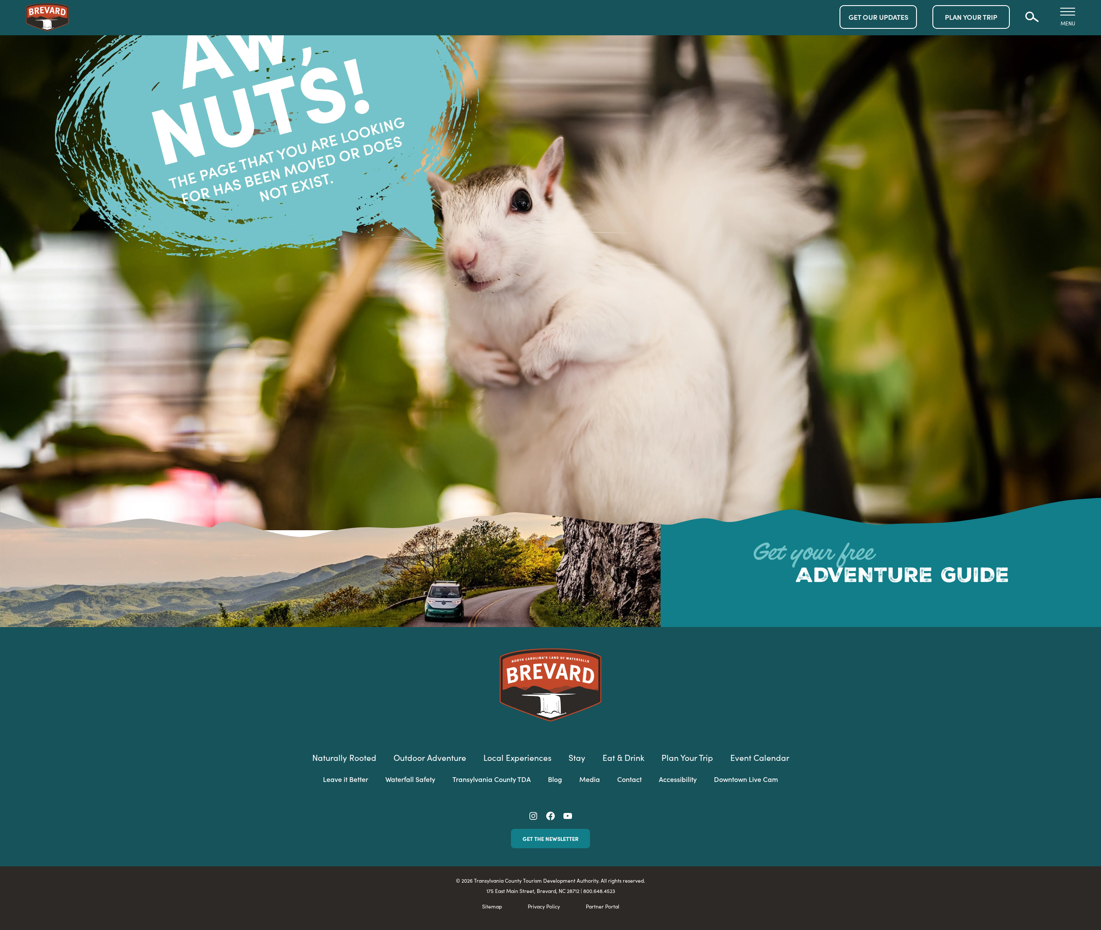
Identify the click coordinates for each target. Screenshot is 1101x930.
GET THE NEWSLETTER (550, 838)
